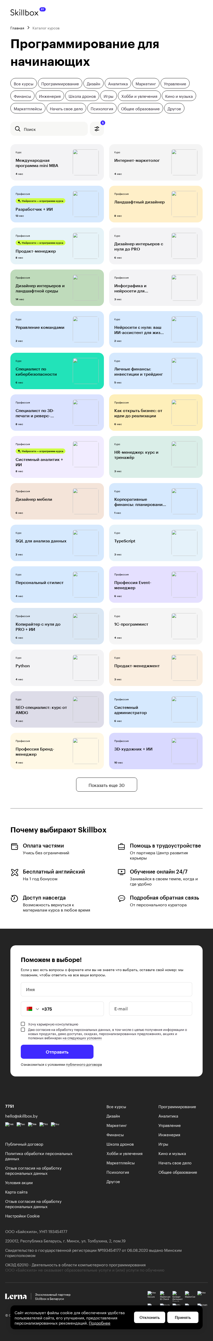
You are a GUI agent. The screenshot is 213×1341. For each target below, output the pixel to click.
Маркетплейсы (28, 108)
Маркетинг (146, 83)
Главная (17, 27)
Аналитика (118, 83)
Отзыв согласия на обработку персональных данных (33, 1170)
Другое (174, 108)
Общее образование (140, 108)
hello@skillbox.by (21, 1115)
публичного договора (84, 1064)
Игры (109, 96)
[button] (30, 1009)
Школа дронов (82, 96)
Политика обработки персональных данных (38, 1155)
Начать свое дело (66, 108)
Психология (102, 108)
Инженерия (50, 96)
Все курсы (24, 83)
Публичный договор (24, 1143)
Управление (175, 83)
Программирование (60, 83)
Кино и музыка (179, 96)
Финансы (22, 96)
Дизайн (93, 83)
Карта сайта (16, 1191)
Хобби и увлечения (139, 96)
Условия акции (19, 1182)
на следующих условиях (82, 1037)
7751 (9, 1106)
